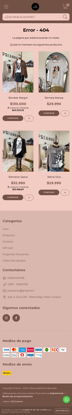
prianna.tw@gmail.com (21, 290)
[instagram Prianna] (6, 318)
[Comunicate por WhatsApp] (66, 399)
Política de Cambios (14, 260)
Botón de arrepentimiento (18, 396)
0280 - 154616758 (18, 284)
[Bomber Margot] (29, 118)
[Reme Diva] (65, 193)
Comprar (12, 118)
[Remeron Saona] (29, 197)
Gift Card (8, 248)
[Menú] (6, 7)
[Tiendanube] (13, 402)
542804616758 (16, 278)
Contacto (8, 241)
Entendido (62, 411)
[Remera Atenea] (65, 113)
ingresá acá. (57, 393)
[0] (65, 7)
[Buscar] (65, 17)
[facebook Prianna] (16, 318)
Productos (9, 235)
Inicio (6, 229)
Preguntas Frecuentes (16, 254)
